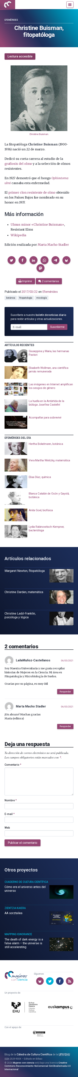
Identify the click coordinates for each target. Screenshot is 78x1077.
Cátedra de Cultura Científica (34, 1054)
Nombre (11, 800)
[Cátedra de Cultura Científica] (25, 1007)
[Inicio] (7, 4)
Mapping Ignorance (18, 934)
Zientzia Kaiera (15, 908)
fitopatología (25, 298)
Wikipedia (18, 235)
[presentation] (39, 355)
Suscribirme (57, 326)
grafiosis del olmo (18, 164)
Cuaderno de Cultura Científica (26, 881)
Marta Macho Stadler (53, 244)
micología (41, 298)
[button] (12, 260)
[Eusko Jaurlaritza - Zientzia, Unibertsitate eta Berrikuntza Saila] (39, 1034)
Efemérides (11, 20)
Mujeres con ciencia (23, 1062)
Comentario (13, 764)
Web (7, 827)
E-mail (10, 814)
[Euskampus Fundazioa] (60, 1007)
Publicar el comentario (22, 843)
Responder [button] (65, 691)
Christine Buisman (38, 134)
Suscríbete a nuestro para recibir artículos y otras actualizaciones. (38, 316)
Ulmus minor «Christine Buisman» (37, 224)
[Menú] (69, 4)
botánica (10, 298)
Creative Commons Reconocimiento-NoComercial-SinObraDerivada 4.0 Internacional (38, 1066)
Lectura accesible (20, 56)
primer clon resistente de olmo (31, 192)
